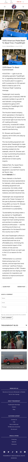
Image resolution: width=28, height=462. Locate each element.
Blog (14, 409)
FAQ (14, 422)
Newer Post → (22, 286)
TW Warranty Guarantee (14, 426)
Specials (14, 441)
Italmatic (10, 174)
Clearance (14, 444)
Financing (14, 439)
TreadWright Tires (8, 455)
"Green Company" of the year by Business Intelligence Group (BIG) (13, 201)
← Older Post (5, 286)
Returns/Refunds (14, 424)
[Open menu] (6, 7)
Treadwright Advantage (14, 404)
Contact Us (14, 419)
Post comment (7, 317)
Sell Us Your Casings (14, 394)
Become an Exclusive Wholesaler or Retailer (14, 392)
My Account (14, 429)
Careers (14, 407)
